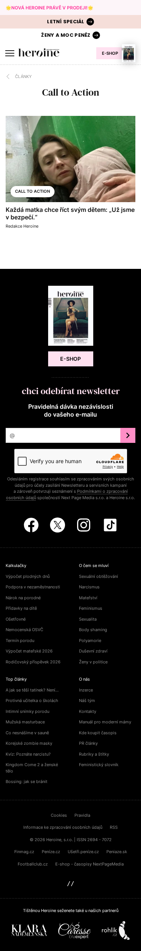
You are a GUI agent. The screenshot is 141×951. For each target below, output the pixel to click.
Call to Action (32, 191)
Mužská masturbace (25, 721)
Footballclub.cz (33, 864)
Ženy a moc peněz (65, 35)
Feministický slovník (98, 764)
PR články (88, 743)
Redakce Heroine (22, 226)
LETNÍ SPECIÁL (65, 21)
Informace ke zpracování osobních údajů (62, 827)
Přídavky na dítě (21, 608)
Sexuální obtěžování (98, 576)
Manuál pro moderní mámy (105, 721)
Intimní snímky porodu (27, 711)
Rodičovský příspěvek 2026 (33, 661)
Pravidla (82, 815)
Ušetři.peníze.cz (83, 851)
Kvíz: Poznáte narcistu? (28, 754)
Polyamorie (90, 640)
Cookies (59, 815)
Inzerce (86, 690)
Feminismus (90, 608)
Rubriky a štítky (94, 754)
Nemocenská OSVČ (24, 629)
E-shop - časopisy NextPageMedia (89, 864)
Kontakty (87, 711)
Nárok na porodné (23, 597)
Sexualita (88, 619)
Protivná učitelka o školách (32, 700)
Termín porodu (20, 640)
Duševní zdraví (93, 651)
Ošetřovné (16, 619)
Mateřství (88, 597)
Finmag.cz (24, 851)
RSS (114, 827)
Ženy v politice (93, 661)
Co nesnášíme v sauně (27, 732)
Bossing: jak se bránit (26, 781)
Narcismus (89, 587)
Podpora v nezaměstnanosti (33, 587)
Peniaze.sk (116, 851)
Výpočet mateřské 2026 (29, 651)
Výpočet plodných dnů (28, 576)
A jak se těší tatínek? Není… (32, 690)
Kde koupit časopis (98, 732)
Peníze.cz (51, 851)
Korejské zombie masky (29, 743)
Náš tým (87, 700)
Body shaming (93, 629)
